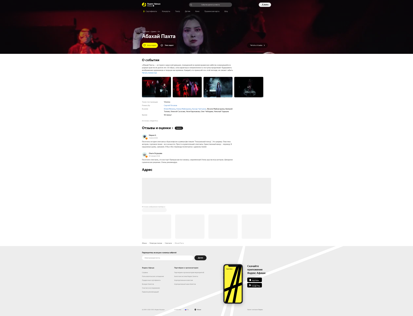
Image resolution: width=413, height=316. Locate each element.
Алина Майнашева (183, 109)
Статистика (177, 309)
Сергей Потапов (170, 105)
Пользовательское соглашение (153, 276)
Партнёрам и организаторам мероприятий (189, 272)
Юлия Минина (169, 109)
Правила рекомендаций (150, 292)
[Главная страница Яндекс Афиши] (144, 5)
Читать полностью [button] (149, 73)
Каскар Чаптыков (199, 109)
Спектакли (168, 243)
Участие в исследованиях (151, 288)
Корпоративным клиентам (183, 280)
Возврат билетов (148, 284)
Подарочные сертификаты (151, 280)
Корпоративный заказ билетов (185, 284)
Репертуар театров (156, 243)
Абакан (144, 243)
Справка (145, 272)
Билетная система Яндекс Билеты (186, 276)
